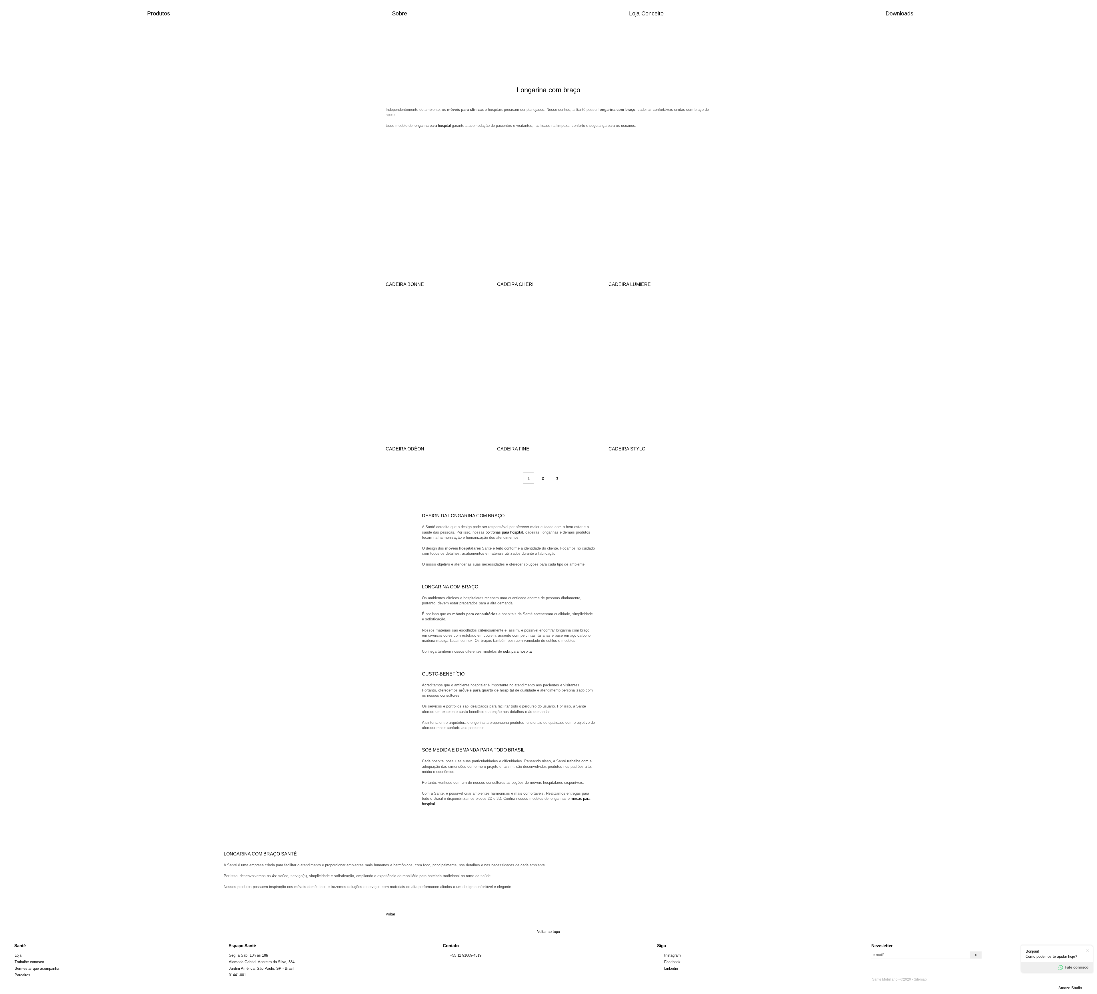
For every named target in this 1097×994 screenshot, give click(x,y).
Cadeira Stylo (626, 448)
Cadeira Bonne (405, 284)
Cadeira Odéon (405, 448)
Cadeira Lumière (629, 284)
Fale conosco (1076, 967)
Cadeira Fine (513, 448)
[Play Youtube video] (664, 665)
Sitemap (920, 979)
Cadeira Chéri (515, 284)
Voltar (390, 914)
